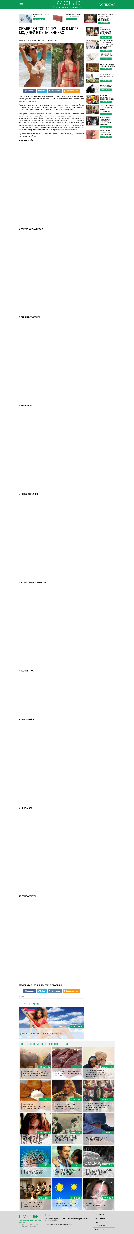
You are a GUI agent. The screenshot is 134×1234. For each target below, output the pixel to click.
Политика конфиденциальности (58, 1224)
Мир (96, 1222)
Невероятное (100, 1225)
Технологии (100, 1229)
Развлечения (100, 1218)
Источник (21, 996)
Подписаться (106, 5)
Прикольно (99, 1215)
